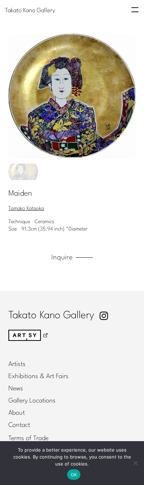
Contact (19, 425)
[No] (135, 463)
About (16, 413)
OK (74, 474)
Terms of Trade (28, 438)
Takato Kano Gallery (30, 10)
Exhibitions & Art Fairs (38, 376)
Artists (17, 364)
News (15, 388)
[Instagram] (103, 315)
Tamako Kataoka (26, 208)
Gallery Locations (32, 401)
